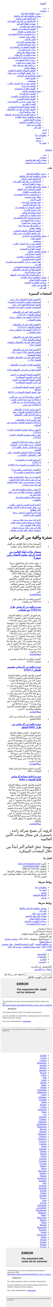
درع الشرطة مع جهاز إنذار (24, 65)
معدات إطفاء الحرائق (26, 24)
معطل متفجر (30, 68)
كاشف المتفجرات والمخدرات (23, 47)
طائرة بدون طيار (33, 125)
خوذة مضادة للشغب (31, 947)
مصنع (38, 138)
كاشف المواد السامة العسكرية (22, 107)
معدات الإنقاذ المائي (32, 120)
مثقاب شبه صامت (27, 37)
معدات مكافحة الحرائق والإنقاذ (27, 16)
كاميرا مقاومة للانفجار (24, 944)
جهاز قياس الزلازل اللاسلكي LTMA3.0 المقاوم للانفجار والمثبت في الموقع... (24, 422)
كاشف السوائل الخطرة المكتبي (22, 70)
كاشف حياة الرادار (27, 94)
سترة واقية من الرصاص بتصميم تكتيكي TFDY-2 (24, 668)
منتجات (43, 11)
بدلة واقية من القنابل (26, 31)
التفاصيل (32, 594)
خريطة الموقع (45, 941)
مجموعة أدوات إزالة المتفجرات (22, 57)
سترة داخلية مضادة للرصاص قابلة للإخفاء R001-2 (26, 778)
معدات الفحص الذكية (31, 91)
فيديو (44, 132)
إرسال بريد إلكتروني (43, 969)
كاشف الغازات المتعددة (25, 88)
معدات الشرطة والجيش (30, 26)
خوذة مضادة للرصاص (26, 52)
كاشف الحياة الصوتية (26, 99)
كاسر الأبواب (30, 39)
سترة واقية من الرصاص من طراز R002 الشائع (26, 726)
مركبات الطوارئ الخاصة (30, 122)
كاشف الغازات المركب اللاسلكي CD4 (24, 370)
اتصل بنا (42, 143)
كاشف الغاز (30, 78)
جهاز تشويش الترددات (26, 42)
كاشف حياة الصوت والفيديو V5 (27, 472)
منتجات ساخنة (11, 939)
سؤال (38, 594)
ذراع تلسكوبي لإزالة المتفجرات (22, 34)
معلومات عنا (40, 135)
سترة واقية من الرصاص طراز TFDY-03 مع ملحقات (25, 608)
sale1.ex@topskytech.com (29, 863)
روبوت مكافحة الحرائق (31, 13)
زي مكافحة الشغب (43, 944)
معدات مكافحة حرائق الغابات (28, 117)
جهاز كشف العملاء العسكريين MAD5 (24, 392)
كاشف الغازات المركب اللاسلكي (21, 109)
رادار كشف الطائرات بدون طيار (21, 73)
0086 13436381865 (30, 866)
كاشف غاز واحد (29, 86)
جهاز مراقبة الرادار (27, 112)
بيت (44, 8)
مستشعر (32, 81)
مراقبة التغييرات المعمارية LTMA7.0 (24, 465)
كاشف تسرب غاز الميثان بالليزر (21, 83)
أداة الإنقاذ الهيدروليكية (26, 18)
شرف (38, 140)
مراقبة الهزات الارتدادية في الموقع (20, 114)
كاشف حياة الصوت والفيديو (23, 96)
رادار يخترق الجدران (27, 50)
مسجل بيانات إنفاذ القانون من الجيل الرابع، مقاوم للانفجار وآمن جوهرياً (24, 554)
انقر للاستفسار (45, 936)
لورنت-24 (17, 947)
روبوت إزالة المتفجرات (25, 60)
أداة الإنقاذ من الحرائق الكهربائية (21, 21)
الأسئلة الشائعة (39, 895)
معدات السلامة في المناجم (29, 75)
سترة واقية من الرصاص (25, 55)
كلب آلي (37, 127)
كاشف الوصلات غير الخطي (23, 29)
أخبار (44, 130)
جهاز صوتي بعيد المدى (26, 63)
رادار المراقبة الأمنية (27, 44)
